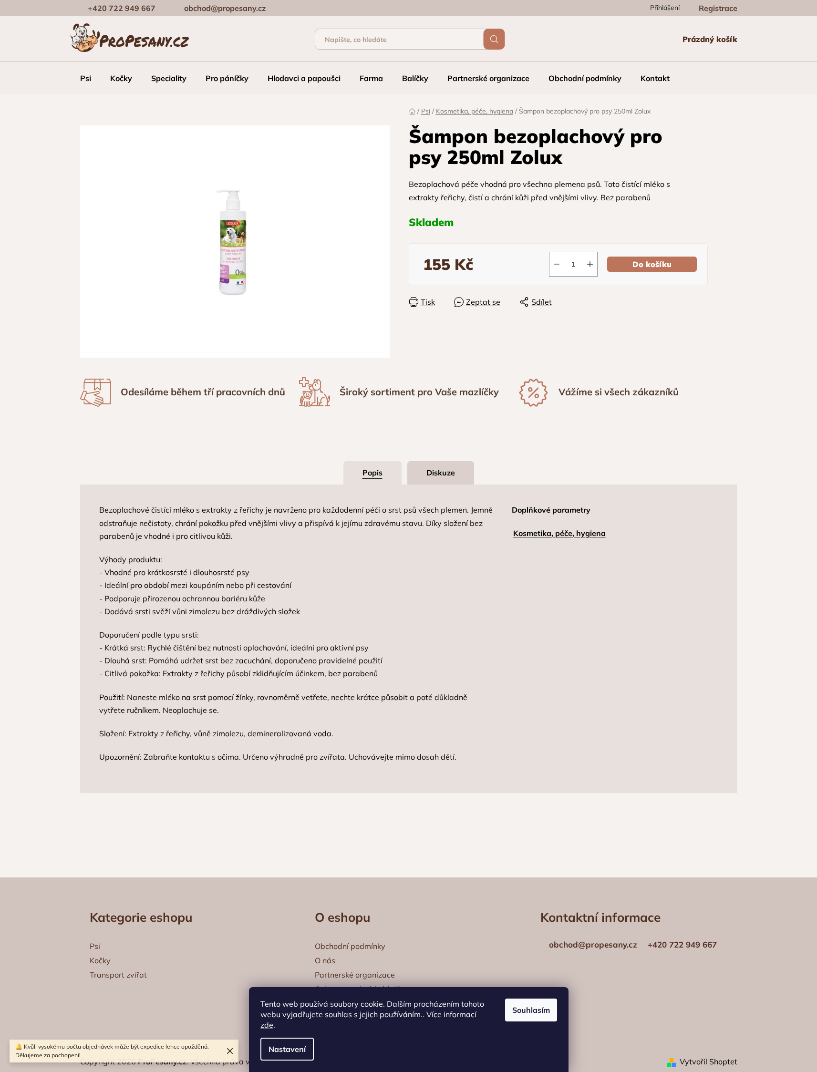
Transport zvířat (118, 974)
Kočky (100, 960)
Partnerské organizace (355, 974)
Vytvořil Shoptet (708, 1061)
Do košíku (652, 264)
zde (266, 1025)
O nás (325, 960)
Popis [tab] (372, 472)
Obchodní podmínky (350, 946)
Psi (95, 946)
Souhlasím (531, 1010)
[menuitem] (86, 78)
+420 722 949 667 (121, 8)
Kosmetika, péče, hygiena (559, 533)
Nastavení (287, 1049)
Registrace (718, 8)
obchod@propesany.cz (225, 8)
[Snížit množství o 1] (556, 264)
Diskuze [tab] (440, 472)
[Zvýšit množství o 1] (590, 264)
